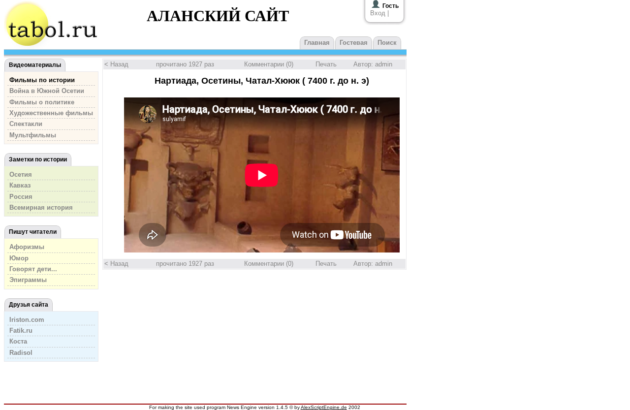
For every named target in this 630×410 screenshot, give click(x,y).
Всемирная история (41, 207)
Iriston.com (26, 319)
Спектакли (25, 123)
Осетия (20, 174)
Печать (326, 64)
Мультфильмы (32, 135)
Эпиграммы (28, 280)
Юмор (19, 258)
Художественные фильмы (51, 113)
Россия (20, 196)
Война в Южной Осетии (46, 91)
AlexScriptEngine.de (324, 407)
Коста (18, 341)
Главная (317, 42)
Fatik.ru (20, 330)
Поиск (387, 42)
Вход (377, 13)
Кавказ (20, 185)
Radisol (20, 352)
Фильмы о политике (41, 102)
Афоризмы (26, 247)
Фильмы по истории (42, 80)
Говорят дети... (33, 269)
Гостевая (354, 42)
